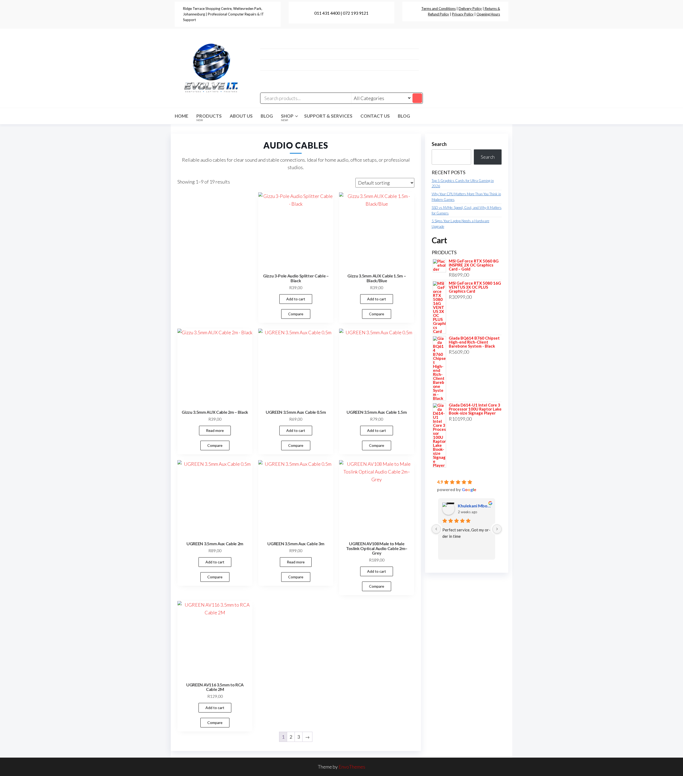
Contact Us (375, 116)
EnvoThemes (352, 767)
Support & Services (328, 116)
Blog (267, 116)
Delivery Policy (470, 8)
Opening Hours (488, 14)
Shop (287, 117)
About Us (241, 116)
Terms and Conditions (438, 8)
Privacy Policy (463, 14)
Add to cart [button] (295, 299)
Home (181, 116)
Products (209, 117)
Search (439, 144)
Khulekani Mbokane (474, 505)
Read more (215, 430)
